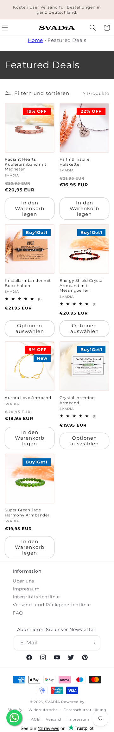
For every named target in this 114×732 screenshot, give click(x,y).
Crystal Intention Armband (77, 400)
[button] (93, 28)
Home (35, 40)
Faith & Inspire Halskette (75, 162)
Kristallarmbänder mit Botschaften (28, 283)
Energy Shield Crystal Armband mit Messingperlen (82, 285)
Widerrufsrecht (42, 710)
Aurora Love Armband (28, 397)
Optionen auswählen (30, 328)
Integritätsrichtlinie (36, 597)
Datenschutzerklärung (85, 710)
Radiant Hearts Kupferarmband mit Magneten (25, 164)
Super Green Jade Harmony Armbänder (27, 512)
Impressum (26, 589)
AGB (35, 719)
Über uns (23, 581)
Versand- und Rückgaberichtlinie (52, 605)
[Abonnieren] (93, 643)
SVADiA (52, 702)
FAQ (18, 613)
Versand (53, 719)
